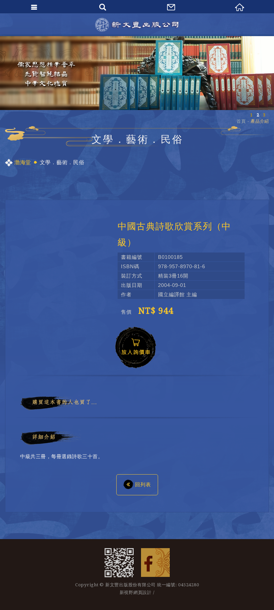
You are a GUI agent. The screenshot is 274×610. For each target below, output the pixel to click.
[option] (137, 73)
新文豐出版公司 (137, 25)
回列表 (143, 484)
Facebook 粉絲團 (155, 562)
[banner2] (137, 73)
